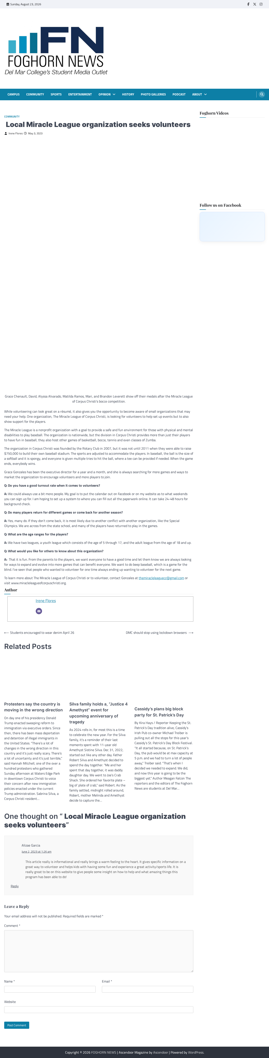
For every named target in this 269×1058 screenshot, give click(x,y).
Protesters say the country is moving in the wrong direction (33, 707)
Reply (15, 886)
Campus (14, 94)
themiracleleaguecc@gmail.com (161, 577)
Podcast (179, 94)
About (197, 94)
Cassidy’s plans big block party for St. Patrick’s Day (159, 712)
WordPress (195, 1052)
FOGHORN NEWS (103, 1052)
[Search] (262, 94)
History (128, 94)
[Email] (39, 611)
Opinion (105, 94)
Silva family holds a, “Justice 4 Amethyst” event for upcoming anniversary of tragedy (98, 713)
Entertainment (80, 94)
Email (107, 981)
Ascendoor (160, 1052)
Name (9, 981)
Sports (56, 94)
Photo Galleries (153, 94)
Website (10, 1001)
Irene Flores (16, 133)
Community (35, 94)
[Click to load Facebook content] (232, 226)
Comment (12, 925)
